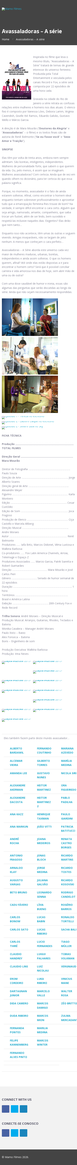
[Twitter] (14, 1109)
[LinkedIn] (23, 1109)
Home (5, 39)
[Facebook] (5, 1109)
